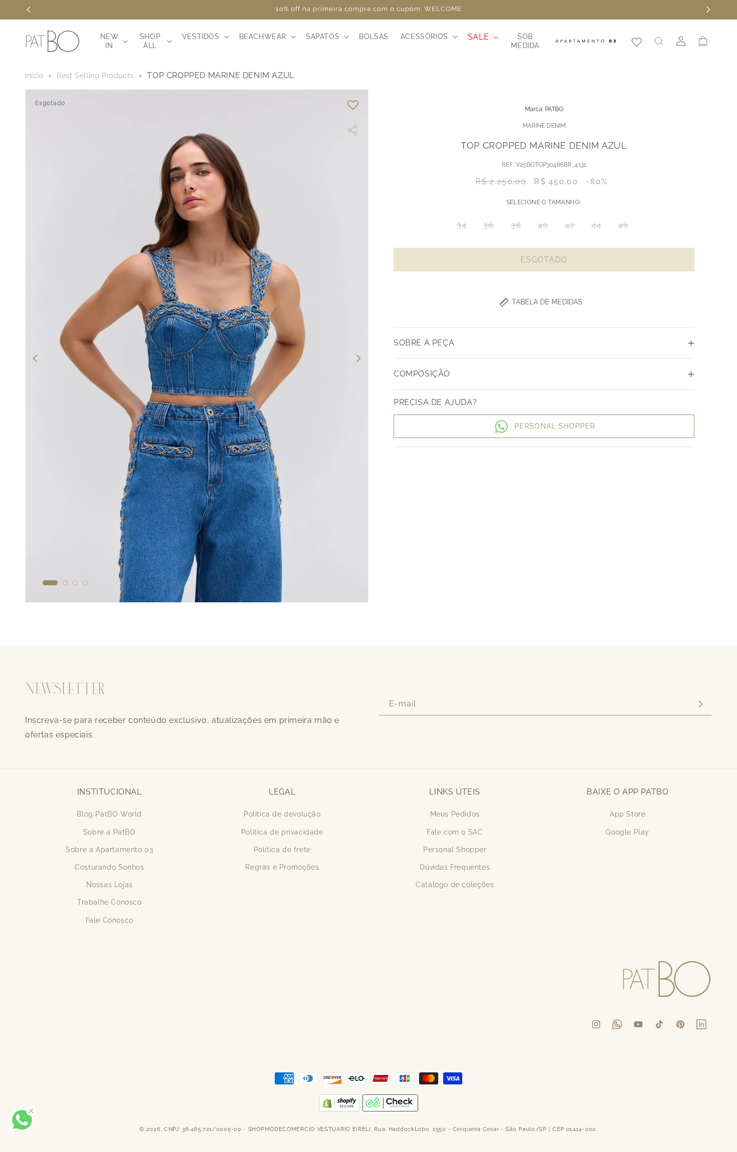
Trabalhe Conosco (109, 902)
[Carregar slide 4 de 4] (85, 583)
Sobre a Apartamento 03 (109, 850)
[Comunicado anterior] (29, 10)
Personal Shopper (455, 850)
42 (573, 228)
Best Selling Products (95, 76)
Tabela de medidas (547, 302)
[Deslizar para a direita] (358, 358)
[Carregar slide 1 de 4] (50, 583)
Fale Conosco (109, 920)
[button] (113, 41)
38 (519, 228)
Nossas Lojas (109, 885)
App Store (627, 815)
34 (465, 228)
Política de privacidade (282, 832)
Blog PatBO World (109, 815)
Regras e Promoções (282, 867)
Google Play (627, 832)
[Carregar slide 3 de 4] (75, 583)
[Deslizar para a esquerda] (35, 358)
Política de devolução (282, 815)
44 (600, 228)
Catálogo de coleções (455, 885)
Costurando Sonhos (109, 867)
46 (626, 228)
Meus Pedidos (455, 815)
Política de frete (282, 850)
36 (491, 228)
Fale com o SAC (455, 832)
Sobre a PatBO (109, 832)
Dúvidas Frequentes (455, 867)
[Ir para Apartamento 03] (586, 41)
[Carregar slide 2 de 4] (65, 583)
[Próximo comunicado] (708, 10)
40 (546, 228)
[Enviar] (700, 704)
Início (34, 76)
